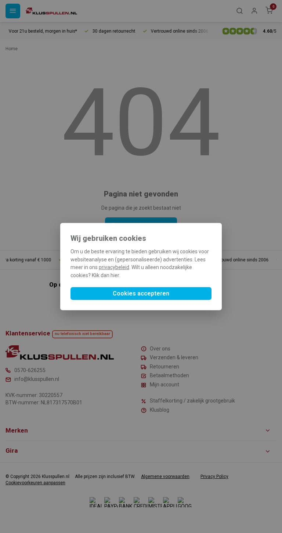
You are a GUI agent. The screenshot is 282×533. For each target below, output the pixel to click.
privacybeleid (114, 268)
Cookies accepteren (141, 293)
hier (115, 275)
